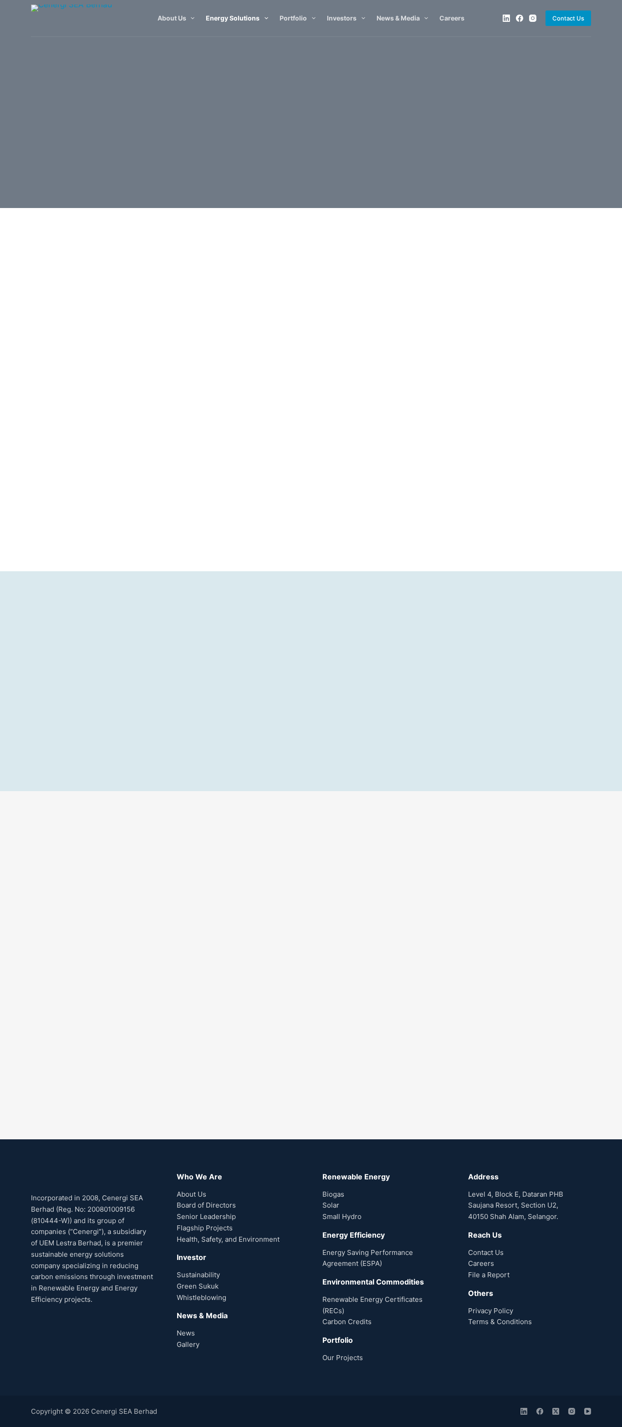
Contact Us (568, 18)
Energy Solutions (233, 18)
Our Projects (342, 1357)
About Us (172, 18)
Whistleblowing (201, 1297)
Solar (330, 1205)
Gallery (188, 1344)
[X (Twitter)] (555, 1411)
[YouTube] (587, 1411)
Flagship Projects (205, 1228)
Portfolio (293, 18)
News (186, 1333)
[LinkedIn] (506, 18)
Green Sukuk (198, 1286)
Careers (451, 18)
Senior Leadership (206, 1216)
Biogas (333, 1194)
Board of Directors (206, 1205)
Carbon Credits (347, 1321)
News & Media (398, 18)
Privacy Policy (490, 1310)
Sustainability (198, 1274)
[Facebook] (519, 18)
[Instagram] (532, 18)
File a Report (489, 1274)
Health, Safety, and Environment (228, 1239)
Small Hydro (342, 1216)
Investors (342, 18)
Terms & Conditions (500, 1321)
